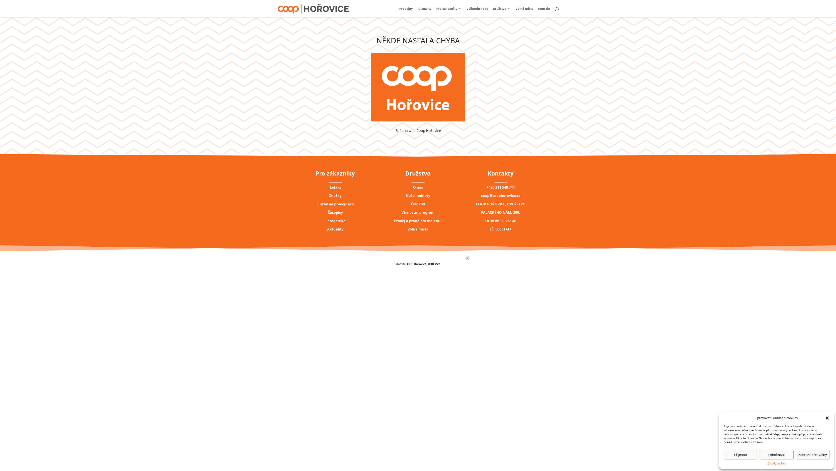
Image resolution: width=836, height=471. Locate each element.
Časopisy (335, 212)
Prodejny (406, 9)
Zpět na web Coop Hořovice (418, 130)
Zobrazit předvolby (812, 454)
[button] (827, 418)
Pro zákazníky (446, 9)
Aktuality (424, 9)
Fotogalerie (335, 220)
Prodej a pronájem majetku (418, 220)
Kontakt (544, 9)
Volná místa (524, 9)
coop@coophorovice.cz (500, 195)
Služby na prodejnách (335, 204)
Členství (418, 204)
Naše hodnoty (418, 195)
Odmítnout (776, 454)
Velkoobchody (477, 9)
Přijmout (740, 454)
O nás (418, 187)
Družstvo (499, 9)
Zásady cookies (776, 463)
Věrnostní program (418, 212)
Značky (335, 195)
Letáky (335, 187)
